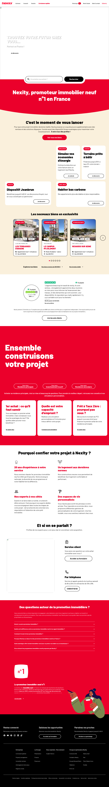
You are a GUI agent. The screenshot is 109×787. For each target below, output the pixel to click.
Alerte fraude (86, 3)
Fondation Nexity (73, 757)
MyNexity (104, 3)
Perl (84, 757)
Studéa (85, 765)
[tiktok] (21, 735)
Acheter (17, 3)
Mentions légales (16, 778)
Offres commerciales (52, 778)
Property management (21, 757)
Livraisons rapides (44, 3)
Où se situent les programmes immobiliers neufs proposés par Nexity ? (35, 648)
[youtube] (8, 735)
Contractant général (21, 753)
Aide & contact (96, 3)
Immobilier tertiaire (21, 761)
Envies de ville (73, 753)
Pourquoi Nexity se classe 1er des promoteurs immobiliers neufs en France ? (37, 638)
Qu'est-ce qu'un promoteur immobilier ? (26, 624)
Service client (84, 778)
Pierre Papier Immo (88, 761)
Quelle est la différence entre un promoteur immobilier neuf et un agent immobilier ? (39, 629)
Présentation (37, 753)
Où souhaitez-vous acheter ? (38, 79)
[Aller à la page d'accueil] (7, 3)
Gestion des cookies (92, 778)
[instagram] (15, 735)
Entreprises (19, 750)
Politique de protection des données (39, 778)
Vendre (33, 3)
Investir (26, 3)
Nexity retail (86, 753)
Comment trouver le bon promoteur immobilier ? (28, 634)
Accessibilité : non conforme (65, 778)
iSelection (72, 765)
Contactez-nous (75, 778)
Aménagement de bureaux (22, 765)
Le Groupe (37, 750)
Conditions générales (25, 778)
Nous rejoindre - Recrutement (55, 750)
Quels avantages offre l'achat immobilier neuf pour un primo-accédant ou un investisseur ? (41, 643)
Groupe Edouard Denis (75, 761)
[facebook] (4, 735)
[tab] (49, 260)
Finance (36, 757)
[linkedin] (18, 735)
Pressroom (37, 761)
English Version (50, 753)
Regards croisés (20, 768)
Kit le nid (71, 768)
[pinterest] (11, 735)
